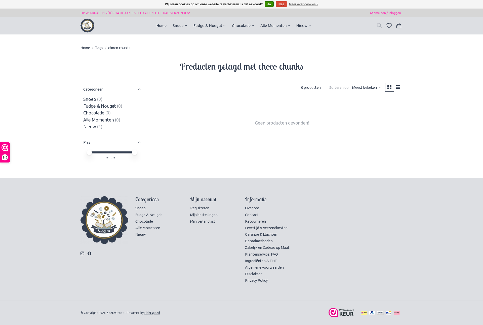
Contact (251, 215)
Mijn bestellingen (204, 215)
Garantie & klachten (261, 234)
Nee (281, 4)
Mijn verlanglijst (202, 221)
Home (161, 25)
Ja (269, 4)
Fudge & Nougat (99, 106)
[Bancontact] (388, 313)
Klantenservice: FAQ (261, 254)
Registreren (199, 208)
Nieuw (89, 126)
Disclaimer (253, 274)
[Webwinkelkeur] (341, 315)
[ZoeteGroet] (87, 25)
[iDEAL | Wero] (364, 313)
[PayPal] (372, 313)
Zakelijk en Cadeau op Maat (267, 247)
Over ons (252, 208)
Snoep (89, 99)
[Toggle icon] (379, 25)
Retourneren (255, 221)
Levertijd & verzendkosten (266, 228)
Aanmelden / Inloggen (385, 13)
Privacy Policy (256, 280)
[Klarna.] (397, 313)
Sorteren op (339, 87)
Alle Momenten (98, 119)
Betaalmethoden (259, 241)
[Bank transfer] (380, 313)
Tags (99, 48)
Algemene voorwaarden (264, 267)
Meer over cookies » (303, 4)
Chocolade (93, 112)
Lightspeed (152, 312)
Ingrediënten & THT (261, 261)
